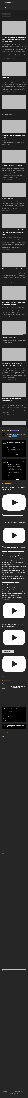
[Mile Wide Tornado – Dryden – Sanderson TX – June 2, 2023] (14, 354)
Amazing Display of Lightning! (12, 165)
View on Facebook (7, 718)
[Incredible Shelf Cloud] (14, 328)
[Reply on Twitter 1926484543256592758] (8, 479)
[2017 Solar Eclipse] (14, 102)
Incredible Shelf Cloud (9, 337)
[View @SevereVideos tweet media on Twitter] (8, 451)
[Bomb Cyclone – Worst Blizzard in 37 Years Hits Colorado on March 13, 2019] (14, 221)
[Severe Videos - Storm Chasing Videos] (5, 686)
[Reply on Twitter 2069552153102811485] (8, 454)
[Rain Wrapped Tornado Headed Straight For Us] (14, 390)
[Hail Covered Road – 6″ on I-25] (14, 260)
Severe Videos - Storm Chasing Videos (15, 443)
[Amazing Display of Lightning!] (14, 156)
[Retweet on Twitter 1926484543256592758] (10, 479)
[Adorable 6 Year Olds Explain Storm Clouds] (14, 126)
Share (6, 720)
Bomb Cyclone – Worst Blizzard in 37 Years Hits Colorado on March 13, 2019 (14, 232)
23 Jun (17, 446)
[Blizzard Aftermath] (14, 189)
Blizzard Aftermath (8, 198)
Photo (7, 716)
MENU (5, 7)
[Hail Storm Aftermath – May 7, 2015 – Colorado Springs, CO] (14, 293)
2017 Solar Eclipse (8, 111)
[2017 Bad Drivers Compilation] (14, 69)
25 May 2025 (18, 464)
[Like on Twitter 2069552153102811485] (13, 454)
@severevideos (10, 446)
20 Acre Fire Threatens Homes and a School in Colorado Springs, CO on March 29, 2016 (14, 39)
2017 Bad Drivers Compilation (11, 78)
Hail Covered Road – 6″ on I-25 (12, 269)
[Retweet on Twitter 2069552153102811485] (10, 454)
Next (13, 423)
